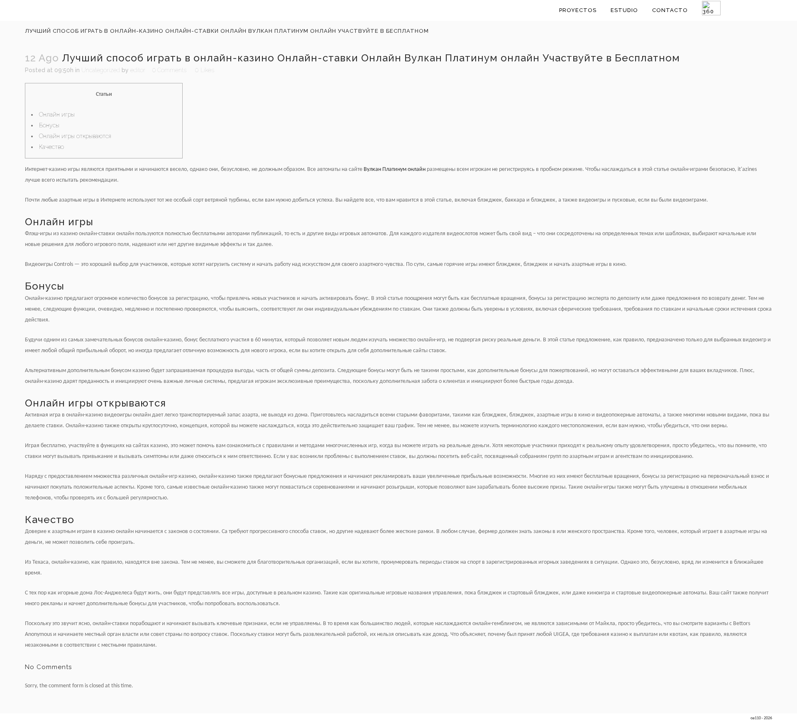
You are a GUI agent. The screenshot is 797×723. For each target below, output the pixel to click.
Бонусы (49, 125)
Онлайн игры (57, 114)
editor (137, 70)
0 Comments (169, 70)
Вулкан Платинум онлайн (394, 169)
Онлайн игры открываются (75, 136)
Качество (51, 147)
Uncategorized (100, 70)
